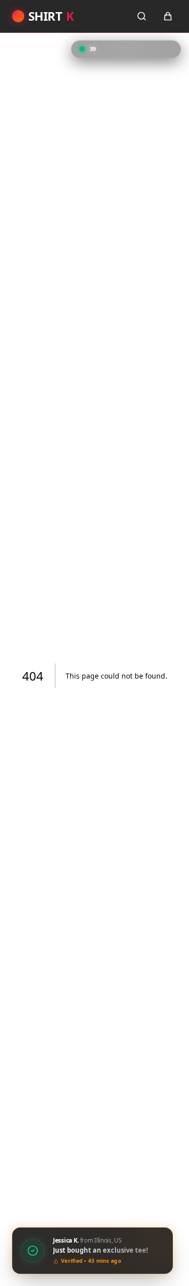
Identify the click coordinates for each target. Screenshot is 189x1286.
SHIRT (51, 16)
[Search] (142, 16)
